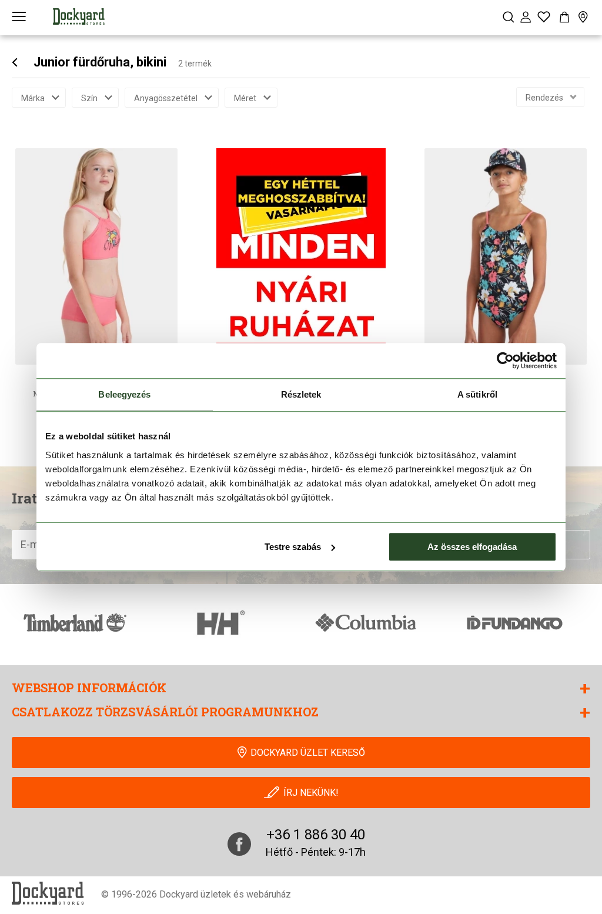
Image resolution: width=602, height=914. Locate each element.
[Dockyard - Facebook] (239, 844)
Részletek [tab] (301, 394)
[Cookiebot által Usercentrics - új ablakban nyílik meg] (505, 360)
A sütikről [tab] (477, 394)
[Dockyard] (79, 16)
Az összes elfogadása (472, 547)
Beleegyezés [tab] (124, 394)
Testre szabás (293, 547)
